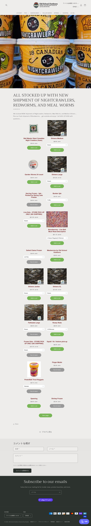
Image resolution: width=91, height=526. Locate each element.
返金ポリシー (33, 521)
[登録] (59, 492)
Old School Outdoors (14, 521)
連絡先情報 (67, 521)
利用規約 (53, 521)
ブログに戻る (47, 432)
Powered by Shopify (24, 521)
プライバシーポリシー (43, 521)
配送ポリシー (60, 521)
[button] (6, 5)
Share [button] (16, 424)
